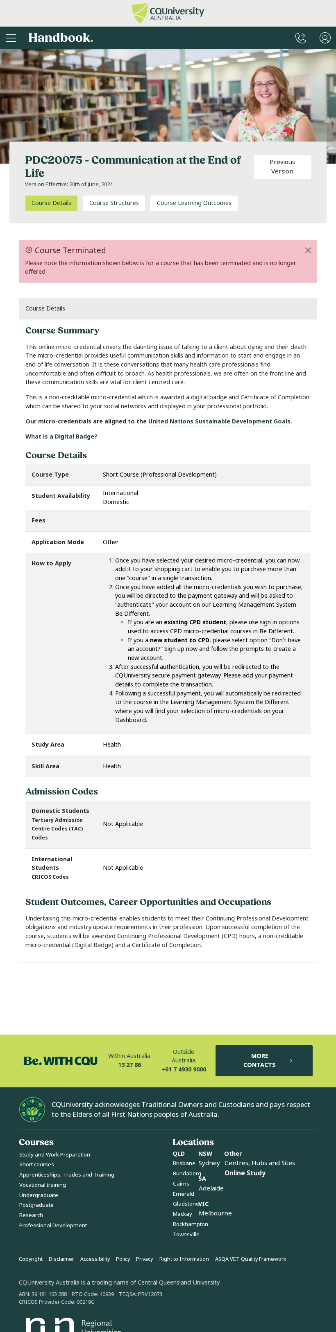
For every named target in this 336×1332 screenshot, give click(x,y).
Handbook (60, 37)
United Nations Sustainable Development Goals (219, 421)
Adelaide (211, 1188)
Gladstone (186, 1204)
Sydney (209, 1163)
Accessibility (95, 1259)
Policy (123, 1259)
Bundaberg (187, 1173)
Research (31, 1215)
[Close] (308, 250)
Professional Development (53, 1225)
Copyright (31, 1259)
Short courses (36, 1164)
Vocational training (42, 1185)
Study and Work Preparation (54, 1155)
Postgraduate (36, 1205)
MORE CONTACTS (259, 1060)
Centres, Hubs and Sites (260, 1163)
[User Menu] (325, 38)
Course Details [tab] (51, 203)
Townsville (186, 1234)
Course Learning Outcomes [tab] (194, 203)
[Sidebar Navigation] (11, 38)
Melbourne (215, 1213)
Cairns (181, 1184)
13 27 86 (129, 1065)
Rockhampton (190, 1224)
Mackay (182, 1214)
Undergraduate (38, 1195)
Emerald (183, 1194)
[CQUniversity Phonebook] (300, 38)
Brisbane (184, 1163)
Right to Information (184, 1259)
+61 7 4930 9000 (183, 1069)
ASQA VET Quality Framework (250, 1259)
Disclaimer (61, 1259)
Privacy (144, 1259)
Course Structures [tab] (114, 203)
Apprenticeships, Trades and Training (66, 1175)
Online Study (245, 1173)
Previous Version (282, 167)
